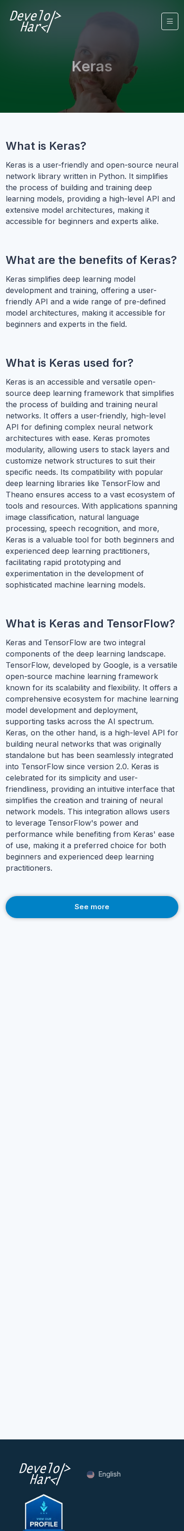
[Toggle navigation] (169, 21)
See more (92, 906)
